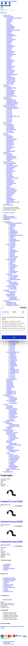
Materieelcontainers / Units (13, 202)
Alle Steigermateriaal (8, 16)
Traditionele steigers (11, 54)
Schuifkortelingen (11, 27)
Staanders (9, 22)
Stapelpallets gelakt (11, 156)
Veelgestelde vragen (8, 591)
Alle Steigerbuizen (8, 98)
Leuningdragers (13, 358)
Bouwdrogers (10, 169)
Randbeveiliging (10, 180)
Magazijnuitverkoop (8, 204)
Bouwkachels (10, 168)
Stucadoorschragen (11, 78)
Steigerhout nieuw (11, 51)
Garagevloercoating (11, 191)
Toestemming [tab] (5, 311)
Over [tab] (23, 311)
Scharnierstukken (14, 365)
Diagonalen (9, 24)
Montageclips (10, 384)
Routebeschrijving (8, 599)
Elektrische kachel (11, 171)
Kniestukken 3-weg (14, 341)
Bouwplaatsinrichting (9, 430)
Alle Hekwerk (7, 134)
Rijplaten (9, 196)
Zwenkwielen (13, 344)
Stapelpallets (9, 155)
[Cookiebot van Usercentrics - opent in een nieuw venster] (20, 308)
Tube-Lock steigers (11, 39)
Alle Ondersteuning (8, 124)
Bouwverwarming (11, 167)
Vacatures (6, 590)
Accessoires (9, 38)
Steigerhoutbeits (10, 93)
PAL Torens (9, 130)
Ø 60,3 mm (9, 114)
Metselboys (9, 48)
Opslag (8, 149)
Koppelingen (10, 44)
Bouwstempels (10, 125)
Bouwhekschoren (11, 147)
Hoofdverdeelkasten (11, 183)
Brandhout (9, 89)
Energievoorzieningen (12, 190)
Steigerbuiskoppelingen (9, 216)
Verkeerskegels (10, 200)
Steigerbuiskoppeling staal (13, 108)
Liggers (8, 23)
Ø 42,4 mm (9, 112)
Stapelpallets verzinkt (12, 157)
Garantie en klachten (8, 584)
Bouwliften (9, 175)
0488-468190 (13, 1)
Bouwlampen (10, 173)
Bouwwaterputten (11, 188)
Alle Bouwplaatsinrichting (10, 163)
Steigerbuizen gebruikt (12, 104)
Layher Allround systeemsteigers (14, 18)
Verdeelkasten (10, 182)
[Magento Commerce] (6, 5)
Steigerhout (6, 290)
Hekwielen (9, 145)
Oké (14, 337)
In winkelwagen (18, 505)
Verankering (9, 36)
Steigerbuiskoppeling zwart (13, 116)
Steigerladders (10, 34)
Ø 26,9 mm (9, 109)
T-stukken (12, 366)
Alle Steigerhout (7, 86)
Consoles (9, 32)
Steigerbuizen (7, 301)
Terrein (8, 186)
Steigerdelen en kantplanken (13, 30)
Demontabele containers (12, 165)
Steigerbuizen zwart (11, 100)
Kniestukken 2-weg (14, 369)
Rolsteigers (9, 69)
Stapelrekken (7, 422)
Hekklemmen (10, 141)
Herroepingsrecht (8, 586)
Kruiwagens (9, 195)
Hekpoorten (9, 148)
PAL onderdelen (10, 132)
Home (5, 215)
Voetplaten (9, 42)
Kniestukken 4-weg (14, 342)
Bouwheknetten (10, 144)
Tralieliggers (9, 31)
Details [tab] (14, 311)
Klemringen (12, 354)
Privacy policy (7, 642)
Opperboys (9, 50)
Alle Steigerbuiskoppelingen (10, 106)
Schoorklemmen (13, 360)
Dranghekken (10, 137)
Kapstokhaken (13, 362)
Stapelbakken (10, 159)
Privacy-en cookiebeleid (9, 587)
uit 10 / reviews (9, 212)
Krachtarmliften (10, 176)
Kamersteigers (10, 73)
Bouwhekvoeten (10, 140)
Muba (8, 203)
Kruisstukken (13, 357)
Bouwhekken (10, 136)
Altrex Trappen (10, 83)
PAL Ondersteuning (11, 129)
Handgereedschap (11, 192)
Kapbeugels (12, 361)
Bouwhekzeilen (10, 143)
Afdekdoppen (13, 353)
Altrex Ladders (10, 82)
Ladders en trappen (11, 81)
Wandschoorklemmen (12, 379)
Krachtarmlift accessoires (12, 177)
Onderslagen (10, 19)
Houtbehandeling (11, 91)
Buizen (8, 43)
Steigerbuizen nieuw (11, 101)
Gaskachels (9, 172)
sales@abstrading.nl (5, 1)
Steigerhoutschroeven (12, 95)
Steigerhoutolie (10, 94)
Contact (5, 583)
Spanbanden (9, 198)
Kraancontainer (10, 194)
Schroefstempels (10, 126)
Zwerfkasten (9, 184)
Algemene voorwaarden (9, 577)
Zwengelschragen (11, 79)
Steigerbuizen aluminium (12, 102)
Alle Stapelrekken (8, 153)
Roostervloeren (10, 28)
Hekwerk (6, 404)
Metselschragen (10, 77)
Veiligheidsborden (11, 151)
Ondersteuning (7, 395)
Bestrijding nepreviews (9, 580)
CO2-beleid (6, 582)
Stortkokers (9, 179)
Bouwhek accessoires (12, 139)
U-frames (9, 160)
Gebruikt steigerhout (11, 87)
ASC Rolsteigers (10, 71)
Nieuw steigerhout (11, 90)
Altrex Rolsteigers (11, 70)
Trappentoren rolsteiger (12, 74)
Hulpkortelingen (10, 26)
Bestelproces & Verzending (10, 579)
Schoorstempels (10, 128)
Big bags (9, 187)
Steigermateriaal (7, 221)
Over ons (6, 588)
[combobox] (7, 10)
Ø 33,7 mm (9, 110)
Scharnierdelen (13, 364)
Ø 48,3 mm (9, 113)
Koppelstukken (13, 356)
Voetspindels (10, 20)
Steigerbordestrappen (12, 35)
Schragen (9, 75)
